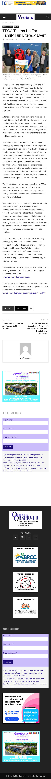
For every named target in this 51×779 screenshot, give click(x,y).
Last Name (8, 428)
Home (4, 23)
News (10, 26)
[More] (31, 308)
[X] (28, 537)
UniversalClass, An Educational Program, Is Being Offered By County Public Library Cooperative (37, 328)
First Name (8, 420)
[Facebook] (15, 537)
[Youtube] (35, 537)
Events (11, 23)
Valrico (16, 26)
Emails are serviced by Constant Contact (17, 471)
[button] (4, 17)
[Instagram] (22, 537)
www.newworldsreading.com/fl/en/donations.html (24, 293)
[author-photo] (25, 355)
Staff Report (9, 39)
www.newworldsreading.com (17, 277)
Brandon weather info (21, 497)
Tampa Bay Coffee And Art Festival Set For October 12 (12, 326)
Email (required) (10, 437)
